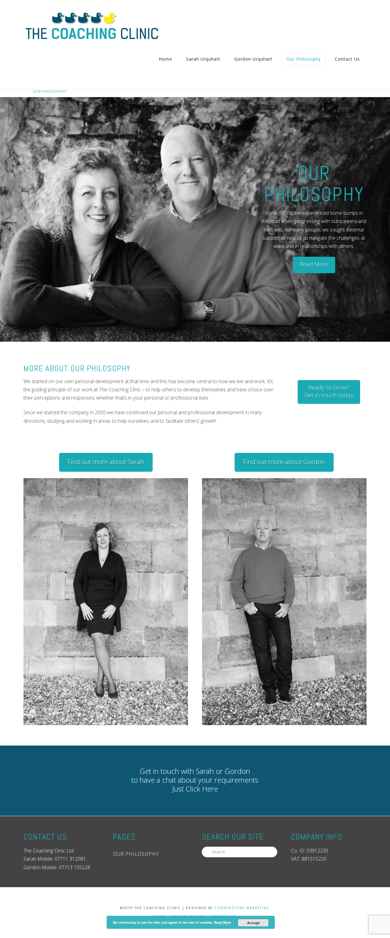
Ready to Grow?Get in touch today (328, 391)
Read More (314, 264)
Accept (253, 923)
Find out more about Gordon (284, 461)
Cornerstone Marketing (242, 908)
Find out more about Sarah (106, 461)
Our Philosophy (136, 854)
